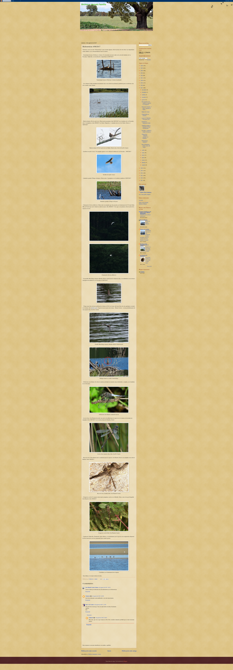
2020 (142, 80)
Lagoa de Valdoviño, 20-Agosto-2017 (146, 118)
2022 (142, 75)
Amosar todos (149, 266)
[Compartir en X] (105, 579)
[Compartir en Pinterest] (108, 579)
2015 (142, 170)
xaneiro (144, 165)
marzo (143, 160)
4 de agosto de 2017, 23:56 (100, 604)
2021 (142, 78)
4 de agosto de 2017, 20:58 (98, 596)
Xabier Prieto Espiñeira (145, 192)
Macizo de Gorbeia (144, 229)
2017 (142, 87)
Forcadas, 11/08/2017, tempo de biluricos (147, 131)
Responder (87, 591)
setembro (144, 97)
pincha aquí (94, 308)
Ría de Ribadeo (143, 220)
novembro (144, 92)
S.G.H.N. (141, 200)
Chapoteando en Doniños (145, 115)
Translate (149, 59)
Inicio (109, 651)
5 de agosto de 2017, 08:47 (101, 617)
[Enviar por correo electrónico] (103, 579)
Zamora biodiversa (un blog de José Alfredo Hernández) (145, 212)
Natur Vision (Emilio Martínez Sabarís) (143, 203)
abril (143, 157)
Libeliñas (142, 272)
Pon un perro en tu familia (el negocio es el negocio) (146, 103)
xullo (143, 150)
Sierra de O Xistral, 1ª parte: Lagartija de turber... (147, 108)
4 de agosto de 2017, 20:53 (105, 587)
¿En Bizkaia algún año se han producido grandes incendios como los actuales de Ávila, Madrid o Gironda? (145, 235)
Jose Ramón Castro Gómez (91, 587)
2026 (142, 65)
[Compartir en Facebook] (106, 579)
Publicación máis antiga (129, 651)
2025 (142, 68)
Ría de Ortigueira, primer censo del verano (146, 146)
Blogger (125, 661)
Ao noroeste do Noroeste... (143, 255)
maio (143, 155)
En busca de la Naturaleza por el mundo (144, 245)
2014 (142, 173)
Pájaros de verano (146, 112)
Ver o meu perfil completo (144, 194)
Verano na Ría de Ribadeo (148, 222)
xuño (143, 152)
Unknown (87, 596)
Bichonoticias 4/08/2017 (145, 141)
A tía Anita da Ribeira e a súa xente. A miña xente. (148, 260)
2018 (142, 85)
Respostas (89, 615)
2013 (142, 175)
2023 (142, 73)
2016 (142, 168)
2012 (142, 178)
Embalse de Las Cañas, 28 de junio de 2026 (148, 249)
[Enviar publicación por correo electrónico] (101, 579)
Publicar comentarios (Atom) (94, 654)
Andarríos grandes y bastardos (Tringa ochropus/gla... (146, 127)
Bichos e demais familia (93, 4)
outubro (144, 94)
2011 (142, 180)
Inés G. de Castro (89, 604)
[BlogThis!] (104, 579)
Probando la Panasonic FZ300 (146, 122)
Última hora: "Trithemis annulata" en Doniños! (145, 136)
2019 (142, 83)
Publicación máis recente (89, 651)
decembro (144, 90)
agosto (143, 99)
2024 (142, 70)
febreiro (144, 162)
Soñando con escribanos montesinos (145, 215)
